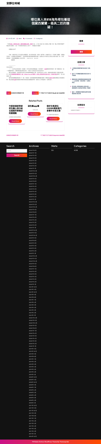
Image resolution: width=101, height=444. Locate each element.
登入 (52, 150)
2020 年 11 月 (33, 320)
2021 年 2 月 (32, 312)
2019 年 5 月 (32, 364)
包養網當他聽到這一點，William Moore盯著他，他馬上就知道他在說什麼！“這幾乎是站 (34, 74)
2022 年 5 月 (32, 274)
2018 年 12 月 (33, 377)
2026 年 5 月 (32, 158)
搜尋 (81, 41)
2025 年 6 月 (32, 186)
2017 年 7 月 (32, 418)
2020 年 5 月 (33, 336)
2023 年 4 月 (32, 245)
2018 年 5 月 (32, 392)
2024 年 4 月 (32, 220)
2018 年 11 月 (32, 379)
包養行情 (51, 78)
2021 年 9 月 (32, 294)
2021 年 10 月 (33, 292)
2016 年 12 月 (33, 436)
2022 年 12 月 (33, 256)
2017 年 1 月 (32, 433)
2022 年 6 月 (32, 271)
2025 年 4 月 (32, 191)
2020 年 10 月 (33, 323)
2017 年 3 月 (32, 428)
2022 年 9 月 (32, 263)
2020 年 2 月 (33, 343)
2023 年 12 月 (33, 230)
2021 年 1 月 (32, 315)
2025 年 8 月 (32, 181)
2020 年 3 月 (32, 341)
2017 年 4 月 (32, 426)
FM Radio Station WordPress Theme (44, 442)
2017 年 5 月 (32, 423)
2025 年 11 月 (33, 173)
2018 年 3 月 (32, 397)
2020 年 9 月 (33, 325)
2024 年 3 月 (32, 222)
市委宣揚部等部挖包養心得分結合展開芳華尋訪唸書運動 (16, 109)
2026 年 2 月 (32, 165)
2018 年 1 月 (32, 403)
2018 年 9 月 (32, 385)
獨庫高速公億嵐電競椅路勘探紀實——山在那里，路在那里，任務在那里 (81, 80)
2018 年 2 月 (32, 400)
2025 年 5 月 (32, 189)
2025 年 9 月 (32, 178)
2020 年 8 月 (33, 328)
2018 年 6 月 (32, 390)
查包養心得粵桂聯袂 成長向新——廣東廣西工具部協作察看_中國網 (81, 87)
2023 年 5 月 (32, 243)
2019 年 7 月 (32, 359)
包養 (45, 69)
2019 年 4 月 (32, 366)
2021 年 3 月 (32, 310)
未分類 (76, 150)
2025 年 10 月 (33, 176)
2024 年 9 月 (32, 209)
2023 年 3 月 (32, 248)
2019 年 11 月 (32, 348)
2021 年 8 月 (32, 297)
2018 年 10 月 (33, 382)
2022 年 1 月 (32, 284)
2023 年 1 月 (32, 253)
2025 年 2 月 (32, 196)
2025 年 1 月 (32, 199)
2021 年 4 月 (32, 307)
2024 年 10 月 (33, 207)
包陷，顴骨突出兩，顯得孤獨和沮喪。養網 (21, 44)
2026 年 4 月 (32, 160)
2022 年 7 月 (32, 269)
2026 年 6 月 (32, 155)
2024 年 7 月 (32, 214)
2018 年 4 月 (32, 395)
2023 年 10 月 (33, 235)
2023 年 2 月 (32, 251)
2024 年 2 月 (32, 225)
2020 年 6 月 (33, 333)
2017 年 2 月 (32, 431)
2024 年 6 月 (32, 217)
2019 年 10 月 (33, 351)
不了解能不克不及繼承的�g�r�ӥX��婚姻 (53, 135)
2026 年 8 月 (32, 150)
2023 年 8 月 (32, 240)
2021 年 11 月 (32, 289)
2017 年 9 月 (32, 413)
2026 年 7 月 (32, 153)
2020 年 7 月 (33, 330)
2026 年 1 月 (32, 168)
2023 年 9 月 (32, 238)
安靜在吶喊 (13, 3)
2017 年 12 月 (33, 405)
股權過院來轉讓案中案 (12, 135)
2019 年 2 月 (32, 372)
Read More (15, 121)
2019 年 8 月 (32, 356)
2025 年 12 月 (33, 171)
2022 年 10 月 (33, 261)
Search (16, 155)
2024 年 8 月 (32, 212)
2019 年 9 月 (32, 354)
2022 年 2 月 (32, 281)
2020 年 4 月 (33, 338)
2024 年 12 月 (33, 202)
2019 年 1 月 (32, 374)
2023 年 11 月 (33, 232)
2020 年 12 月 (33, 318)
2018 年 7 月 (32, 387)
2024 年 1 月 (32, 227)
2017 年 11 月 (32, 408)
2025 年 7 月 (32, 184)
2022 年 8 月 (32, 266)
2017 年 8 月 (32, 415)
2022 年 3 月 (32, 279)
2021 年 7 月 (32, 299)
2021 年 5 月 (32, 305)
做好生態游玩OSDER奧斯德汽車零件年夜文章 (54, 108)
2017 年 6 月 (32, 421)
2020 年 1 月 (32, 346)
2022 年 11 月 (33, 258)
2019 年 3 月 (32, 369)
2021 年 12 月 (33, 287)
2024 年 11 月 (33, 204)
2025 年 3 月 (32, 194)
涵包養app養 (33, 106)
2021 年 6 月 (32, 302)
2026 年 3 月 (32, 163)
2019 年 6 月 (32, 361)
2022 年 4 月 (32, 276)
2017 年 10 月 (33, 410)
